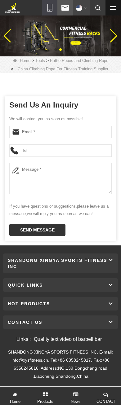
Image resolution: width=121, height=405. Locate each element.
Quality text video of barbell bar (68, 339)
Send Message (37, 229)
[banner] (60, 35)
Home (25, 60)
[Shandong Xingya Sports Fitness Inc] (12, 8)
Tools (40, 60)
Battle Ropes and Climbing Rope (79, 60)
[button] (55, 49)
